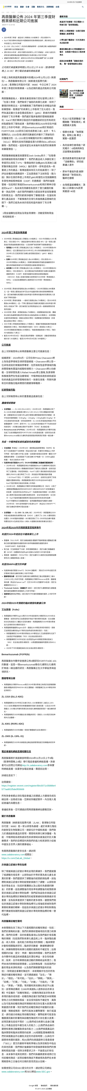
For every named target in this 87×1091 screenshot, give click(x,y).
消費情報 (50, 7)
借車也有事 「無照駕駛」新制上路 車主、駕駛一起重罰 (73, 135)
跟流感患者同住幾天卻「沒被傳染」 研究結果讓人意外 (74, 161)
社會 (27, 7)
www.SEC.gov (43, 1071)
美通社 (13, 12)
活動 (33, 7)
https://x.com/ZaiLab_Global (16, 858)
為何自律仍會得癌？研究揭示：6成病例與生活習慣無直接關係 (74, 148)
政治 (16, 7)
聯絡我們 (44, 1085)
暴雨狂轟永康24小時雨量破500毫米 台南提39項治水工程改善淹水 (72, 52)
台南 (57, 7)
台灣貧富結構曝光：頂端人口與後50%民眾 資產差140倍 (74, 188)
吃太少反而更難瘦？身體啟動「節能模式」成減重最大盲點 (74, 122)
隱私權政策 (54, 1085)
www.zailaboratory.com (13, 854)
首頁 (3, 12)
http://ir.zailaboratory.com (34, 765)
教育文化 (40, 7)
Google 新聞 (33, 1085)
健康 (22, 7)
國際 (7, 12)
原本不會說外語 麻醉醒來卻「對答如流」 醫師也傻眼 (73, 175)
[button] (82, 7)
